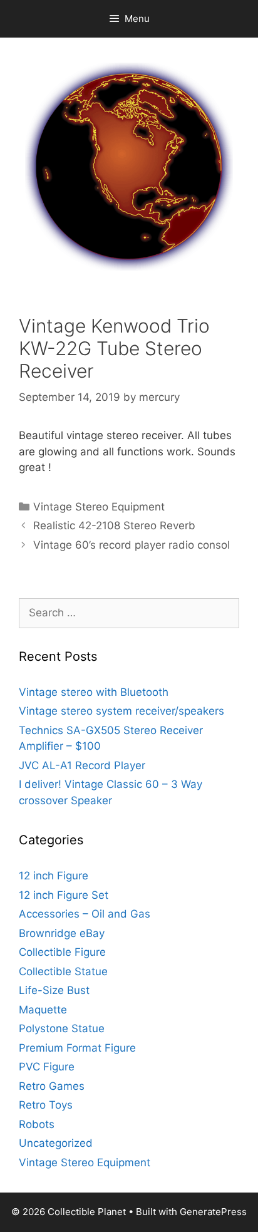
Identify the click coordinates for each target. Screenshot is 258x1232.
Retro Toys (46, 1105)
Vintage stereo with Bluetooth (93, 692)
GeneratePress (213, 1212)
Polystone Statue (62, 1028)
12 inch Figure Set (63, 895)
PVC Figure (47, 1066)
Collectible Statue (63, 971)
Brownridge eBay (62, 933)
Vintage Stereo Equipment (99, 506)
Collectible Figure (62, 952)
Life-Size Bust (54, 990)
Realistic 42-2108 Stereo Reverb (114, 525)
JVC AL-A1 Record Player (82, 765)
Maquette (43, 1009)
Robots (36, 1124)
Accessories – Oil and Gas (84, 914)
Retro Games (52, 1086)
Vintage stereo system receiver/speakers (121, 711)
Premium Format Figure (77, 1048)
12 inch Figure (53, 875)
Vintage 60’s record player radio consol (131, 545)
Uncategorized (56, 1143)
